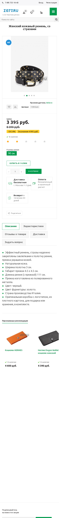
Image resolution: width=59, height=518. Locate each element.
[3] (26, 141)
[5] (44, 141)
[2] (17, 141)
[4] (35, 141)
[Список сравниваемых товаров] (24, 14)
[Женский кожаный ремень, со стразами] (29, 91)
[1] (8, 141)
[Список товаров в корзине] (43, 14)
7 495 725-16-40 (11, 3)
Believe (49, 103)
